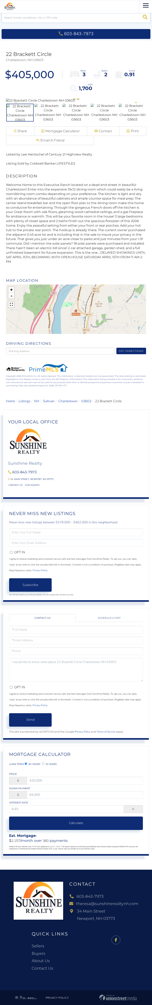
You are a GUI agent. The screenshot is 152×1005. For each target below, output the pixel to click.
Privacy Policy (40, 570)
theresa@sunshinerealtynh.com (107, 903)
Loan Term (16, 764)
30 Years (34, 764)
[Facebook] (116, 940)
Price (13, 773)
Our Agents (32, 485)
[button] (145, 18)
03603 (86, 401)
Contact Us (16, 485)
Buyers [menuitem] (38, 953)
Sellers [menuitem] (38, 946)
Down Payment (19, 788)
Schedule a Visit (109, 617)
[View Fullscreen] (11, 304)
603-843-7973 (78, 34)
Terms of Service (106, 732)
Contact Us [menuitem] (42, 968)
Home (10, 401)
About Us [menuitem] (41, 960)
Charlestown (68, 401)
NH (36, 401)
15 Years (51, 764)
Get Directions (131, 350)
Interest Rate (18, 802)
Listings (24, 401)
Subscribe (30, 585)
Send (30, 719)
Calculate (76, 823)
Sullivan (49, 401)
